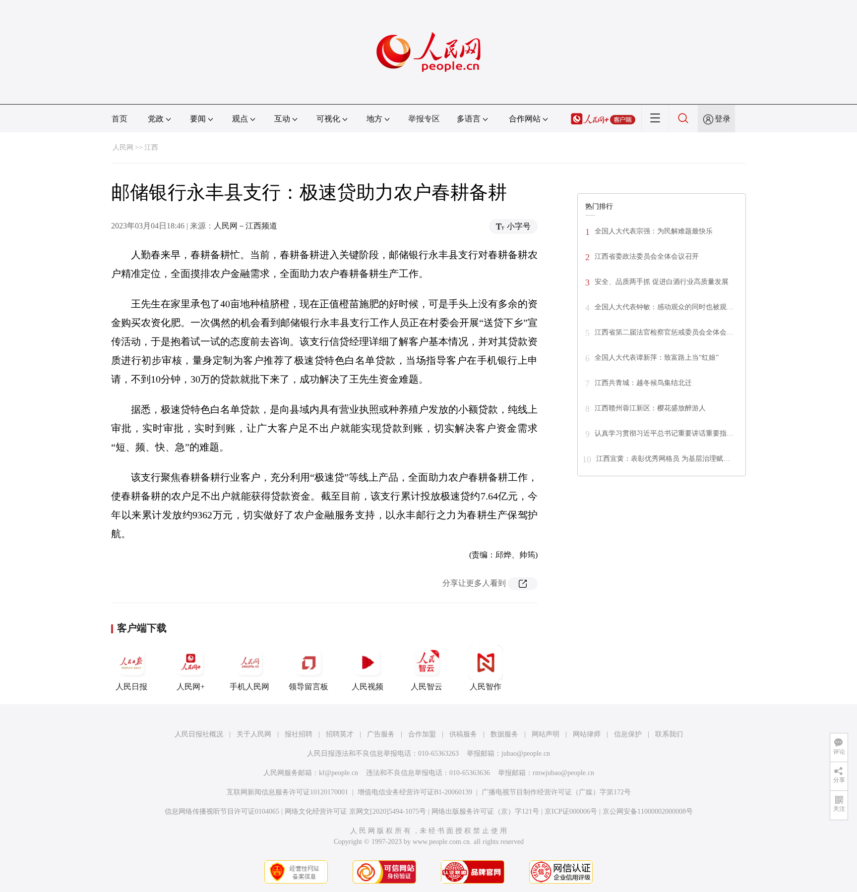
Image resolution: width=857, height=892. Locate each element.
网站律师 (587, 734)
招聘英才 (340, 734)
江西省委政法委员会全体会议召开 (647, 256)
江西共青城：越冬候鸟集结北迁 (643, 383)
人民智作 (485, 686)
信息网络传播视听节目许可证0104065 (222, 811)
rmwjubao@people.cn (563, 773)
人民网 (123, 147)
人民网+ (191, 686)
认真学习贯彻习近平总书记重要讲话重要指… (664, 433)
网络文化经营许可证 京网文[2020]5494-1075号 (355, 811)
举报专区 (424, 118)
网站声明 (545, 734)
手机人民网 (249, 686)
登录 (723, 118)
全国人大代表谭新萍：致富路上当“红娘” (657, 357)
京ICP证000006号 (571, 811)
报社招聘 (298, 734)
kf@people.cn (338, 773)
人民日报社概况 (199, 734)
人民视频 (367, 686)
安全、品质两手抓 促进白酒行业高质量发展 (662, 281)
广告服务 (381, 734)
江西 (151, 147)
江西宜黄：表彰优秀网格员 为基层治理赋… (663, 458)
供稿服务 (463, 734)
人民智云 (426, 686)
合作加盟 (422, 734)
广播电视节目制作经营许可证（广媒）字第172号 (556, 792)
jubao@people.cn (525, 753)
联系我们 (669, 734)
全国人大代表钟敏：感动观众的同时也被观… (664, 307)
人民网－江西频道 (245, 226)
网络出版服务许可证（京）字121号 (485, 811)
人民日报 (131, 686)
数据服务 (504, 734)
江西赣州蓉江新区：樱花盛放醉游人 (650, 408)
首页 (119, 118)
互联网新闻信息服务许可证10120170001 (287, 792)
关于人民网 (254, 734)
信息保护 (628, 734)
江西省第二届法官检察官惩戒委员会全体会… (664, 332)
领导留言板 (308, 686)
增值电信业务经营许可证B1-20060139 (415, 792)
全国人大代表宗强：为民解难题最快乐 (654, 231)
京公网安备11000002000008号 (648, 811)
